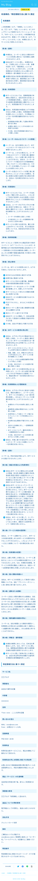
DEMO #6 (24, 9)
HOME (3, 873)
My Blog (6, 4)
